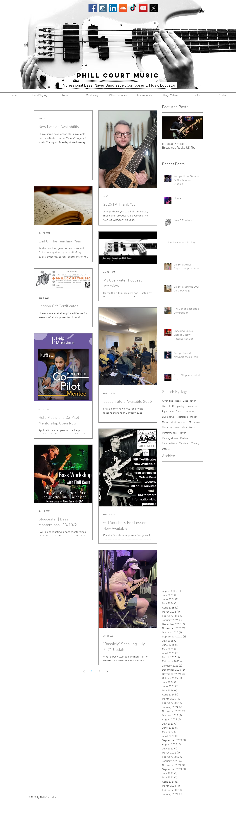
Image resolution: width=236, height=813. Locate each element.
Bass (178, 401)
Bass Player (189, 401)
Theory (195, 443)
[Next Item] (196, 128)
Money (193, 417)
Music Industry (179, 422)
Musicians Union (171, 427)
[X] (153, 8)
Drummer (192, 406)
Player (182, 433)
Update (166, 449)
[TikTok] (133, 8)
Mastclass (182, 417)
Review (184, 438)
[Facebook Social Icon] (92, 8)
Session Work (169, 443)
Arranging (167, 401)
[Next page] (107, 671)
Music (165, 422)
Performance (169, 433)
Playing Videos (170, 438)
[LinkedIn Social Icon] (113, 8)
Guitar (179, 411)
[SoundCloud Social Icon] (123, 8)
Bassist (166, 406)
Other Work (188, 427)
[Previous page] (84, 671)
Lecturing (190, 411)
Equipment (168, 411)
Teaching (184, 443)
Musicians (194, 422)
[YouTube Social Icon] (143, 8)
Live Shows (168, 417)
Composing (178, 406)
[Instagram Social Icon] (103, 8)
